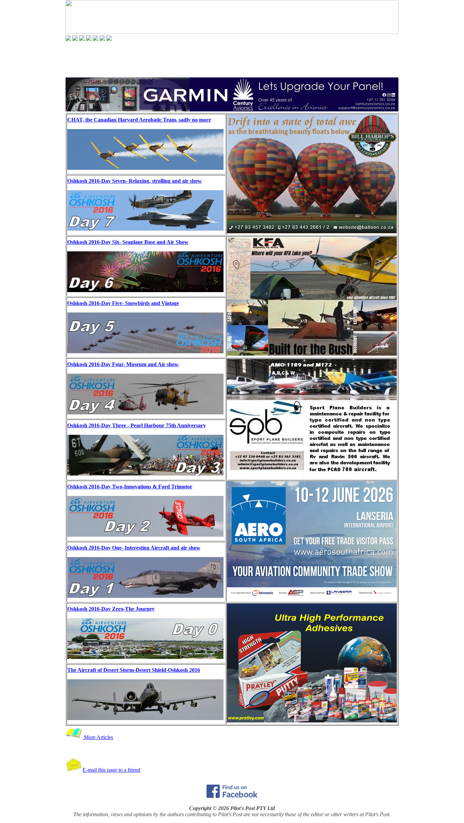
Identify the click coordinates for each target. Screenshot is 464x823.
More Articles (98, 737)
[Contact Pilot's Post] (109, 39)
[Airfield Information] (88, 39)
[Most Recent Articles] (68, 39)
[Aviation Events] (82, 39)
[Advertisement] (232, 59)
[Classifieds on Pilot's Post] (95, 39)
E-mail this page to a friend (111, 770)
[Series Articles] (75, 39)
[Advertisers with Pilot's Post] (102, 39)
